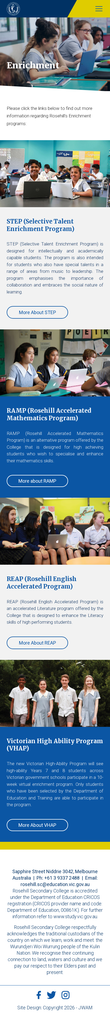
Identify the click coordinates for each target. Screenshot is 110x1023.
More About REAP (37, 643)
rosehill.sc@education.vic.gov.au (55, 884)
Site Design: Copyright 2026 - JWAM (55, 1007)
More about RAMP (37, 481)
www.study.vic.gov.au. (75, 916)
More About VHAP (37, 825)
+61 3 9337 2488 (62, 878)
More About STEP (37, 312)
